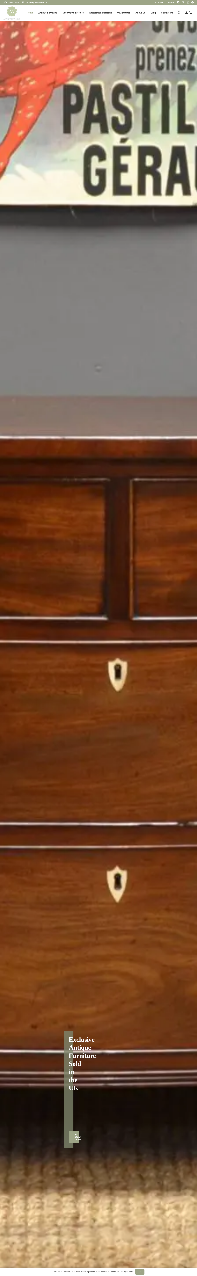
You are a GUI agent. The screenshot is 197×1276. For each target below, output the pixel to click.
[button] (179, 13)
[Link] (186, 12)
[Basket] (191, 13)
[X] (183, 2)
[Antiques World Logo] (11, 13)
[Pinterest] (192, 2)
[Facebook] (178, 2)
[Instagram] (188, 2)
